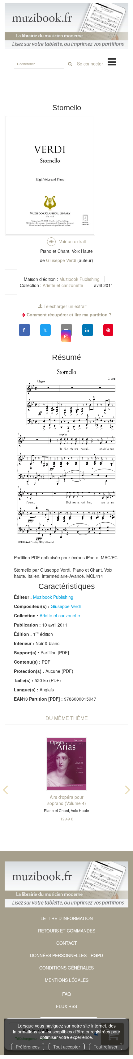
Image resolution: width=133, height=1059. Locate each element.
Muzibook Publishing (79, 279)
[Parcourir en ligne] (66, 241)
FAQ (66, 994)
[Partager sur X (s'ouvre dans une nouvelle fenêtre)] (45, 330)
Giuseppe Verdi (61, 260)
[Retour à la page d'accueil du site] (66, 26)
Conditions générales (66, 968)
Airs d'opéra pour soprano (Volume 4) (66, 800)
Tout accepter (66, 1047)
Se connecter (90, 63)
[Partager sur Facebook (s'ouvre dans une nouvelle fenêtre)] (24, 330)
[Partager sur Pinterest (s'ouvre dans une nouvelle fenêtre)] (108, 330)
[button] (66, 336)
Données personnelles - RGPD (66, 955)
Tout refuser (106, 1047)
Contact (66, 943)
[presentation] (5, 788)
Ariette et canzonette (63, 285)
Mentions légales (66, 980)
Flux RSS (66, 1006)
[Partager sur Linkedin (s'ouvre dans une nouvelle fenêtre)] (87, 330)
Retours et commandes (66, 931)
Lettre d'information (67, 918)
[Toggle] (111, 61)
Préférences (28, 1047)
